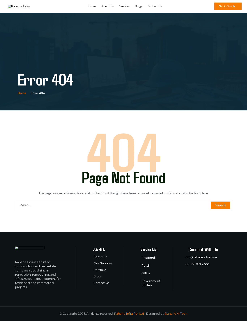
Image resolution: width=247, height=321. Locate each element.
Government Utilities (150, 283)
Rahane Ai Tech (176, 313)
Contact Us (155, 6)
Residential (149, 258)
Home (92, 6)
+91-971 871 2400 (197, 264)
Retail (145, 265)
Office (145, 273)
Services (124, 6)
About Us (108, 6)
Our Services (102, 263)
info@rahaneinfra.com (201, 257)
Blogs (138, 6)
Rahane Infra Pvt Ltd (129, 313)
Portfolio (99, 270)
